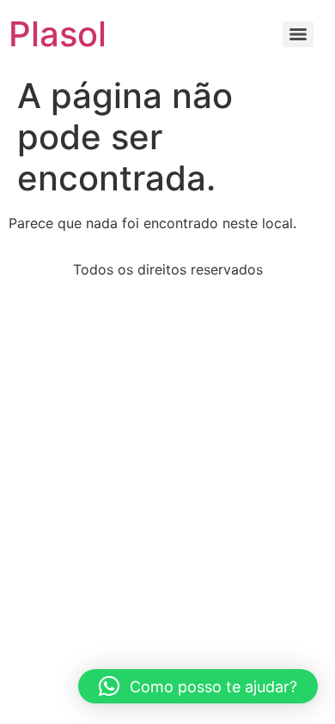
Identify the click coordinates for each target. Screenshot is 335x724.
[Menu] (298, 34)
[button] (198, 686)
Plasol (58, 34)
